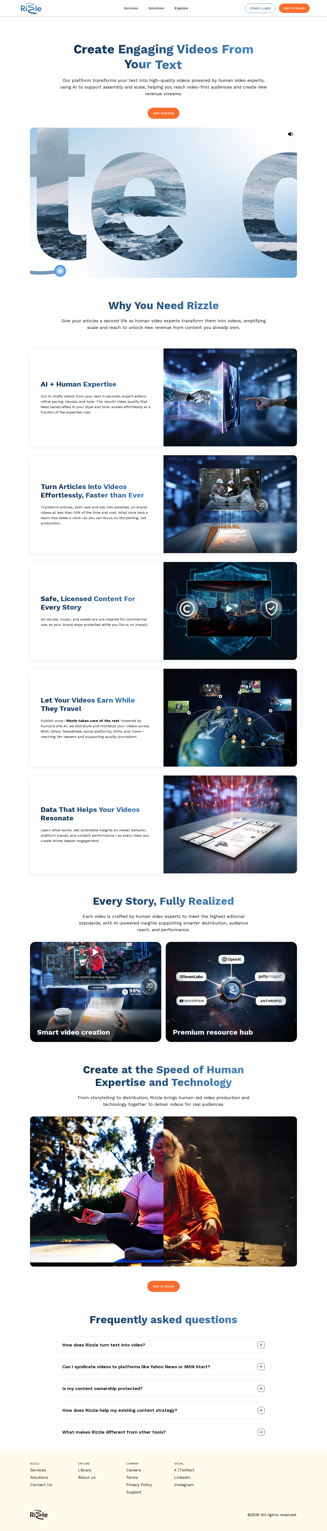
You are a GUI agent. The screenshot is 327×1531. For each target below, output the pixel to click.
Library (84, 1470)
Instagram (184, 1484)
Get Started (163, 113)
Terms (132, 1477)
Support (133, 1492)
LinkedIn (182, 1477)
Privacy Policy (139, 1484)
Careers (133, 1470)
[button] (181, 8)
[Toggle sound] (290, 134)
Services (38, 1470)
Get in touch (163, 1286)
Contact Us (41, 1484)
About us (87, 1477)
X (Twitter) (184, 1470)
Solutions (39, 1477)
